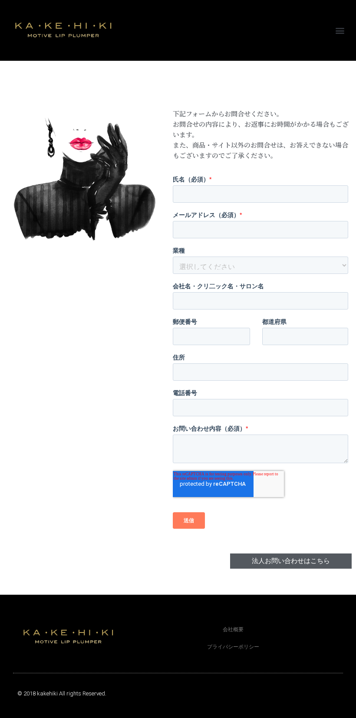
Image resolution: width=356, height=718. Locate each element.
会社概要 (233, 629)
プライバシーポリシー (233, 647)
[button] (340, 30)
